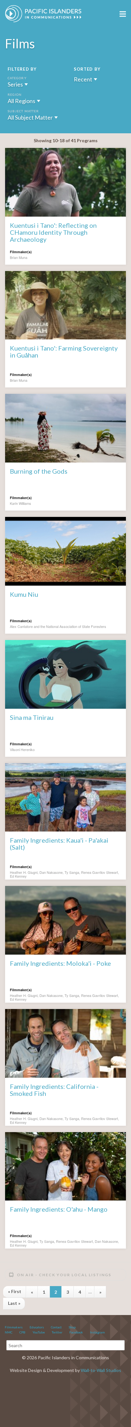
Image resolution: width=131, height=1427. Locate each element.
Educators (37, 1327)
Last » (14, 1303)
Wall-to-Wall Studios (101, 1370)
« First (14, 1291)
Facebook (76, 1332)
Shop (72, 1327)
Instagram (97, 1332)
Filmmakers (14, 1327)
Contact (56, 1327)
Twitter (57, 1332)
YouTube (38, 1332)
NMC (8, 1332)
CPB (22, 1332)
